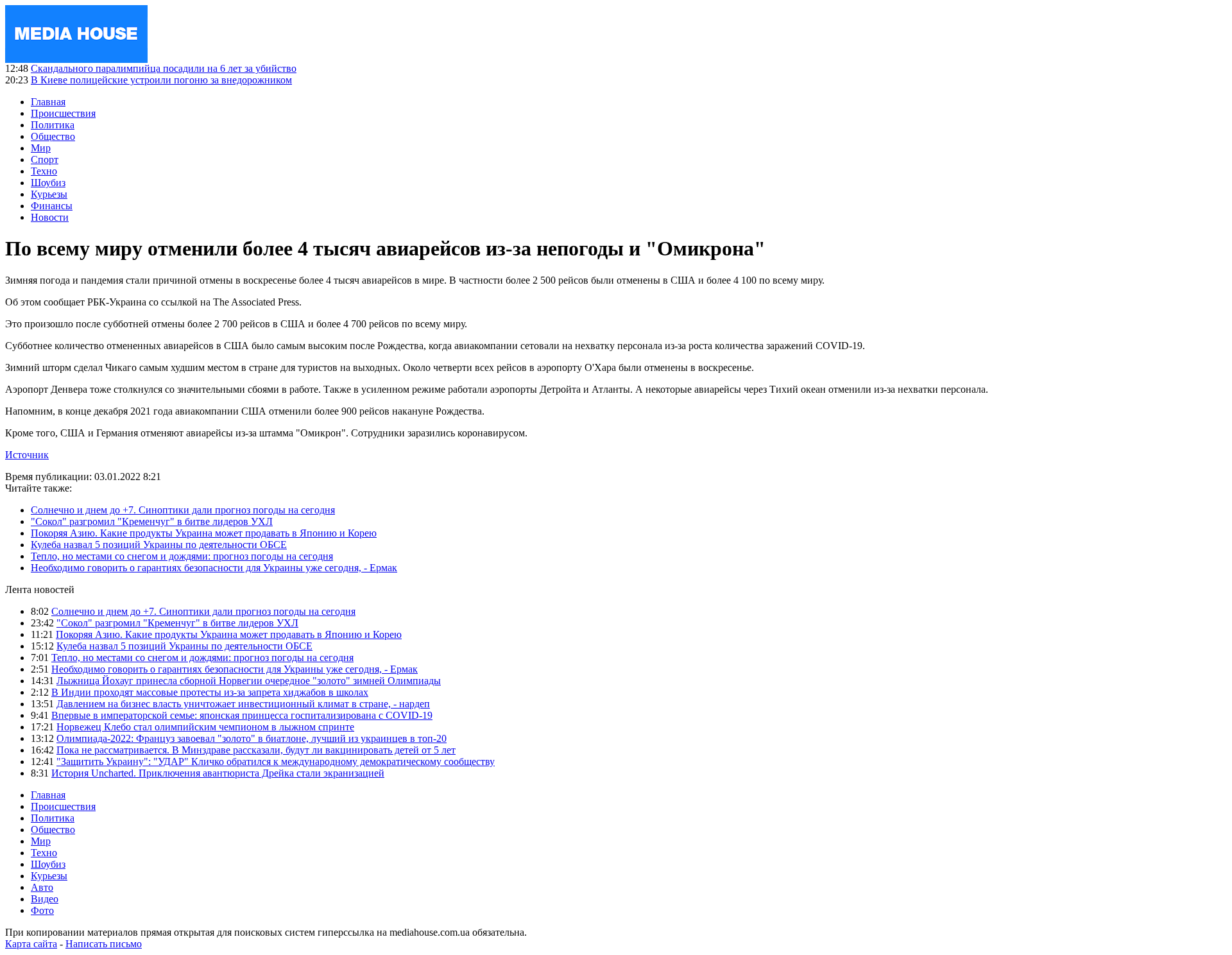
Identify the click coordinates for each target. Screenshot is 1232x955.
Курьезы (49, 194)
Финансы (52, 205)
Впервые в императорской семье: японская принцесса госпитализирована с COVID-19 (241, 715)
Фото (42, 910)
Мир (41, 147)
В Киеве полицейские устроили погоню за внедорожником (161, 79)
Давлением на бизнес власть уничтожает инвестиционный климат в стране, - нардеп (243, 703)
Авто (42, 887)
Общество (53, 136)
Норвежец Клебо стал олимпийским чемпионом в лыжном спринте (205, 726)
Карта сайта (31, 943)
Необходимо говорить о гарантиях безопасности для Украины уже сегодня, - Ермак (214, 567)
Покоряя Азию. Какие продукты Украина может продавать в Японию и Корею (204, 533)
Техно (44, 171)
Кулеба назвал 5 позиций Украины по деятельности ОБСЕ (159, 544)
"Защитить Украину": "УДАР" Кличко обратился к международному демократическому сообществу (275, 761)
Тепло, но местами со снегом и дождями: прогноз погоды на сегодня (182, 556)
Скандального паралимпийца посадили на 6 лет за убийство (163, 68)
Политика (52, 124)
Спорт (44, 159)
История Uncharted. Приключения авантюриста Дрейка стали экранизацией (217, 773)
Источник (27, 454)
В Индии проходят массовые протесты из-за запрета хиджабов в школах (209, 692)
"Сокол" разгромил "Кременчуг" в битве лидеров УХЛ (152, 521)
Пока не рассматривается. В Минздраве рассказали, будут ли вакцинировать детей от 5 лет (256, 749)
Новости (50, 217)
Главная (48, 101)
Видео (44, 898)
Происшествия (63, 113)
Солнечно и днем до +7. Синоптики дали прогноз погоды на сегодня (183, 509)
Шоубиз (48, 182)
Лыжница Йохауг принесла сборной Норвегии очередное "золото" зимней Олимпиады (248, 680)
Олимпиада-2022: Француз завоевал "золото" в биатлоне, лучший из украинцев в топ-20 (251, 738)
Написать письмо (103, 943)
